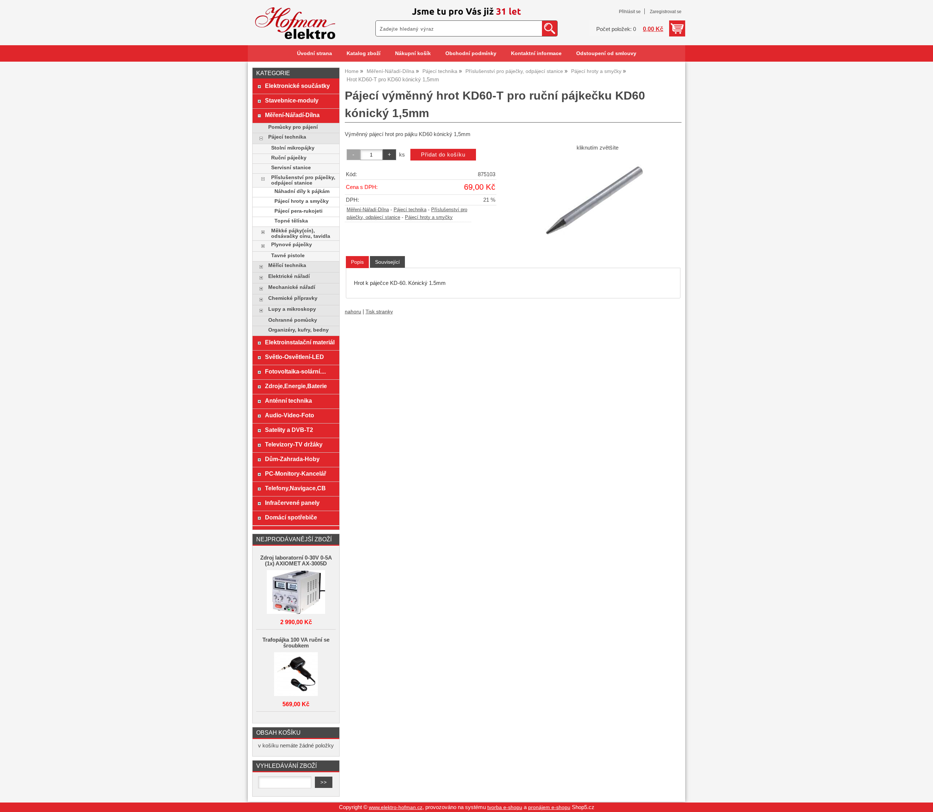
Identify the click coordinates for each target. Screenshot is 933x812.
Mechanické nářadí (291, 287)
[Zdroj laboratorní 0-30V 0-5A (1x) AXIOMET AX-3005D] (296, 592)
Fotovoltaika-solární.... (295, 371)
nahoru (353, 311)
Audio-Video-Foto (289, 415)
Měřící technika (287, 265)
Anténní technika (288, 400)
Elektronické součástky (297, 85)
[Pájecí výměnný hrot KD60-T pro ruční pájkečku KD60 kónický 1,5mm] (597, 199)
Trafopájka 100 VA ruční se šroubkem (295, 643)
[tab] (357, 262)
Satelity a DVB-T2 (289, 429)
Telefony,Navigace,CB (295, 488)
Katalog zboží (363, 53)
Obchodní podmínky (470, 53)
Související (387, 262)
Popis (357, 262)
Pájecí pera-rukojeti (298, 211)
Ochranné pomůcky (292, 320)
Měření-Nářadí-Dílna (368, 209)
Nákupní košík (413, 53)
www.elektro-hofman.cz (395, 807)
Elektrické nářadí (289, 276)
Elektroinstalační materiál (300, 342)
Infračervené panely (292, 502)
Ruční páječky (289, 158)
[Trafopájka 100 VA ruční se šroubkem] (296, 674)
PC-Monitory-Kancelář (295, 473)
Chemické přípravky (292, 298)
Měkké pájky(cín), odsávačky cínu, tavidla (300, 233)
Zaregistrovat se (666, 11)
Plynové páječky (291, 244)
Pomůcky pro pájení (293, 127)
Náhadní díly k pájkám (301, 191)
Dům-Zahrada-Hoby (292, 459)
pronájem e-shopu (549, 807)
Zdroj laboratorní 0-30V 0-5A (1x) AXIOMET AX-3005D (296, 561)
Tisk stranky (379, 311)
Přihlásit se (630, 11)
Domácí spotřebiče (291, 517)
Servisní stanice (291, 167)
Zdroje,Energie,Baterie (296, 386)
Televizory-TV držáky (294, 444)
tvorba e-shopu (504, 807)
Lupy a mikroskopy (292, 309)
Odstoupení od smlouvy (606, 53)
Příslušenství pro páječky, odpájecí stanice (303, 180)
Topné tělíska (291, 221)
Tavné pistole (288, 255)
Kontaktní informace (536, 53)
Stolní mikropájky (293, 148)
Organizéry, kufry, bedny (298, 330)
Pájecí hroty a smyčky (429, 217)
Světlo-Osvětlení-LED (294, 356)
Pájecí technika (410, 209)
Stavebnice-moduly (292, 100)
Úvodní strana (314, 53)
